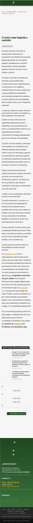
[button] (4, 3)
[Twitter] (16, 500)
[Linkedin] (21, 339)
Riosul (8, 275)
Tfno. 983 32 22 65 (10, 482)
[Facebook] (9, 339)
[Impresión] (29, 339)
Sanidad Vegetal (12, 12)
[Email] (25, 339)
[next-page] (6, 382)
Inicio (3, 12)
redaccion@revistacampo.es (10, 486)
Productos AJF (10, 254)
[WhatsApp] (17, 339)
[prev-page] (3, 382)
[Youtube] (12, 500)
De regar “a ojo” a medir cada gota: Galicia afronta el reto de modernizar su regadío (21, 353)
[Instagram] (8, 500)
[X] (13, 339)
